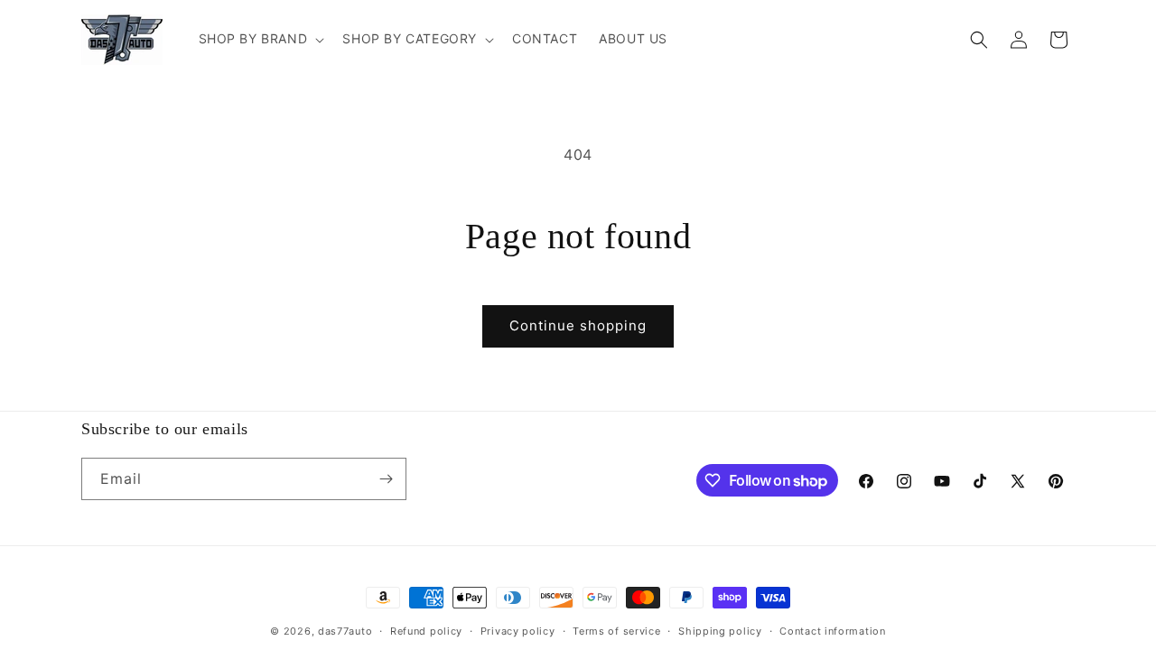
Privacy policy (517, 631)
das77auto (345, 631)
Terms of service (616, 631)
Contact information (832, 631)
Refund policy (426, 631)
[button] (260, 39)
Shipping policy (720, 631)
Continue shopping (578, 325)
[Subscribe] (386, 479)
